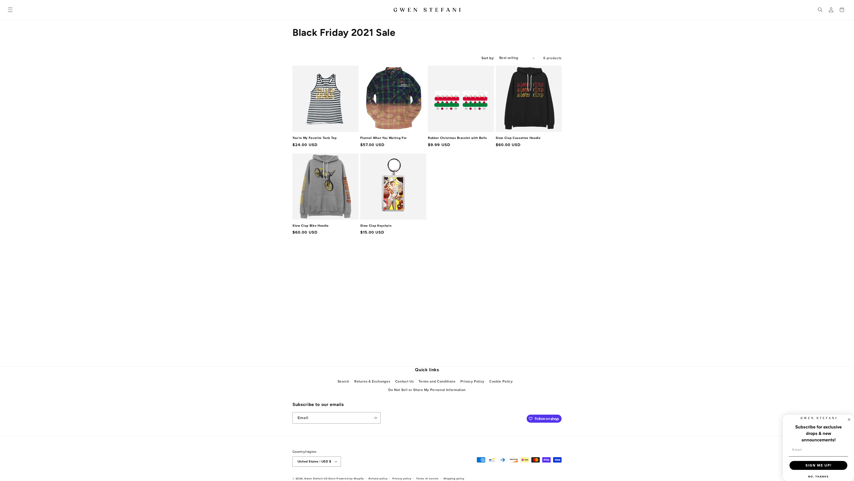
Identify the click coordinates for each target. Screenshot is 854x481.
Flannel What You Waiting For (383, 138)
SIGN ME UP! (819, 465)
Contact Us (404, 381)
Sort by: (487, 58)
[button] (10, 9)
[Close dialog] (849, 419)
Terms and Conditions (437, 381)
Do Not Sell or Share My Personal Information (427, 389)
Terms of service (427, 478)
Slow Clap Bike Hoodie (310, 226)
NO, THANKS (818, 476)
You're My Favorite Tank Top (314, 138)
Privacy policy (401, 478)
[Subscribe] (375, 418)
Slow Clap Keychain (376, 226)
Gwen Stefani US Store (320, 478)
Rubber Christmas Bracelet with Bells (457, 138)
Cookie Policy (501, 381)
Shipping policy (454, 478)
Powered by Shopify (350, 478)
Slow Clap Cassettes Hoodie (518, 138)
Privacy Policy (472, 381)
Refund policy (378, 478)
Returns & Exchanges (372, 381)
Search (343, 381)
